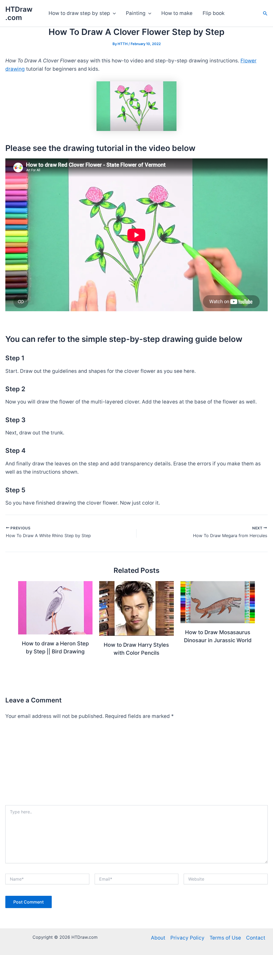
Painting (136, 13)
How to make (176, 13)
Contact (255, 938)
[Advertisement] (136, 765)
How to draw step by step (79, 13)
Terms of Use (225, 938)
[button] (113, 13)
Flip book (213, 13)
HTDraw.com (19, 13)
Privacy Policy (187, 938)
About (158, 938)
